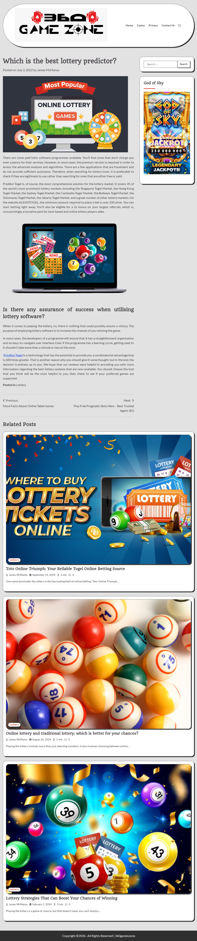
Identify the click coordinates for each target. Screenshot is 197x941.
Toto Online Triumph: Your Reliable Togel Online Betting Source (65, 569)
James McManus (48, 70)
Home (129, 25)
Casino (141, 25)
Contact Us (168, 25)
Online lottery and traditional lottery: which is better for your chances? (72, 733)
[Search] (179, 25)
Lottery (21, 385)
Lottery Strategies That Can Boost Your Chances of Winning (61, 898)
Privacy (153, 25)
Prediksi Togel (13, 355)
